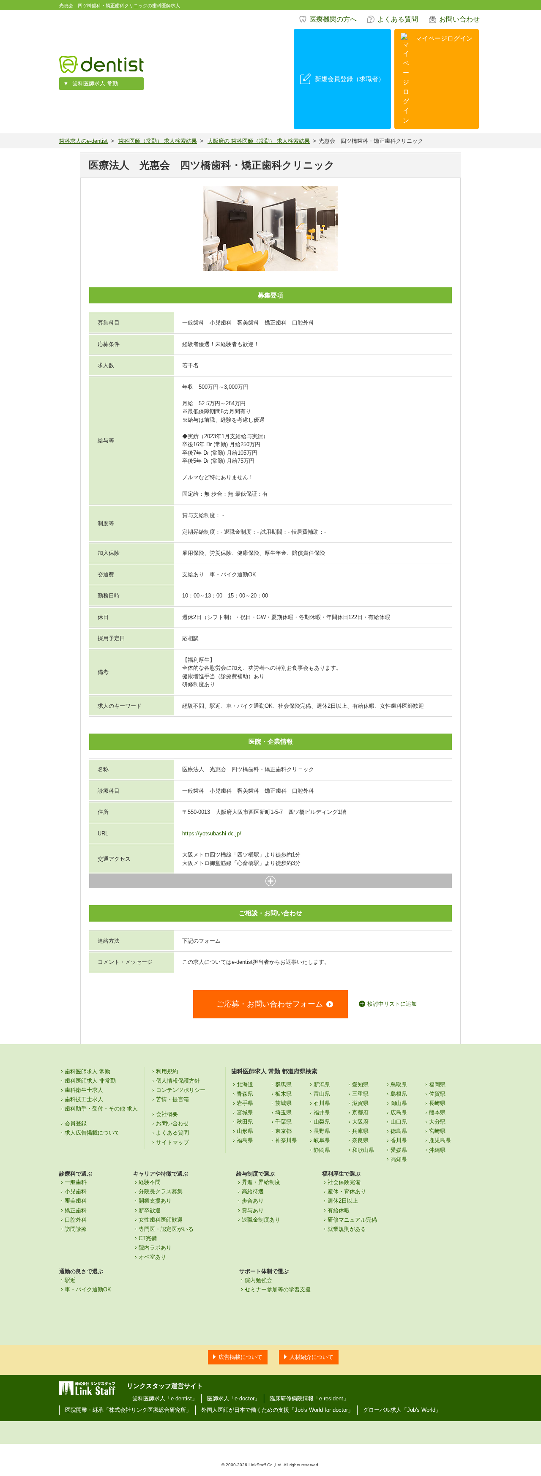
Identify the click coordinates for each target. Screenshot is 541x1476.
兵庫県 (360, 1131)
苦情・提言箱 (172, 1099)
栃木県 (283, 1094)
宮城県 (245, 1112)
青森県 (245, 1094)
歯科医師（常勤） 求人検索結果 (157, 141)
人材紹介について (311, 1357)
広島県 (399, 1112)
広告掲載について (240, 1357)
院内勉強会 (258, 1280)
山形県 (245, 1131)
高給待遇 (253, 1191)
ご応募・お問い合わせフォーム (269, 1004)
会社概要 (167, 1114)
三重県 (360, 1094)
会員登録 (76, 1123)
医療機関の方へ (333, 19)
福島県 (245, 1140)
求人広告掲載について (92, 1133)
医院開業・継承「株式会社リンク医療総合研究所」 (128, 1410)
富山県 (322, 1094)
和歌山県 (363, 1150)
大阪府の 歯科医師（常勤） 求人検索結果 (259, 141)
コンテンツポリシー (180, 1090)
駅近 (70, 1280)
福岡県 (437, 1084)
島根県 (399, 1094)
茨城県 (283, 1103)
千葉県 (283, 1122)
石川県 (322, 1103)
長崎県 (437, 1103)
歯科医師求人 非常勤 (90, 1081)
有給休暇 (339, 1210)
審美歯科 (76, 1201)
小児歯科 (76, 1191)
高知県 (399, 1159)
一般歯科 (76, 1182)
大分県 (437, 1122)
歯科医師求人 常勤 (95, 83)
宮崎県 (437, 1131)
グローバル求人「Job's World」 (402, 1410)
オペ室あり (152, 1257)
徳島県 (399, 1131)
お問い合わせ (459, 19)
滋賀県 (360, 1103)
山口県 (399, 1122)
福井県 (322, 1112)
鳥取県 (399, 1084)
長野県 (322, 1131)
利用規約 (167, 1071)
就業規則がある (347, 1229)
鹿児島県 (440, 1140)
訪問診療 (76, 1229)
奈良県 (360, 1140)
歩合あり (253, 1201)
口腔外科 (76, 1220)
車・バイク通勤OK (88, 1289)
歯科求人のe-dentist (83, 141)
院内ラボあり (155, 1247)
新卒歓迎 (150, 1210)
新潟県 (322, 1084)
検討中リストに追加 (392, 1004)
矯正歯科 (76, 1210)
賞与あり (253, 1210)
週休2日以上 (343, 1201)
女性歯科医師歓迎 (161, 1220)
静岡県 (322, 1150)
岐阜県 (322, 1140)
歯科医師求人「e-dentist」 (164, 1398)
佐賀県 (437, 1094)
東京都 (283, 1131)
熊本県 (437, 1112)
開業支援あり (155, 1201)
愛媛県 (399, 1150)
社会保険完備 (344, 1182)
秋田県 (245, 1122)
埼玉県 (283, 1112)
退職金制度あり (261, 1220)
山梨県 (322, 1122)
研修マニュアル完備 (352, 1220)
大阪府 (360, 1122)
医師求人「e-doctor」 (233, 1398)
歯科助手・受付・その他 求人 (101, 1108)
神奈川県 (286, 1140)
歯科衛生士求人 (84, 1090)
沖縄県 (437, 1150)
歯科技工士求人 (84, 1099)
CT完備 (148, 1238)
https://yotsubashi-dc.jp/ (211, 833)
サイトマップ (172, 1142)
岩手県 (245, 1103)
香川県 (399, 1140)
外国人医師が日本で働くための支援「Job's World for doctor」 (277, 1410)
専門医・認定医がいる (166, 1229)
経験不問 (150, 1182)
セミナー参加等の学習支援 (278, 1289)
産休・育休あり (347, 1191)
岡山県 (399, 1103)
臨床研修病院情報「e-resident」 (309, 1398)
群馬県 (283, 1084)
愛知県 (360, 1084)
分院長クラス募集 (161, 1191)
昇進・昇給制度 (261, 1182)
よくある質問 (397, 19)
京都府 (360, 1112)
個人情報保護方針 (178, 1081)
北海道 (245, 1084)
